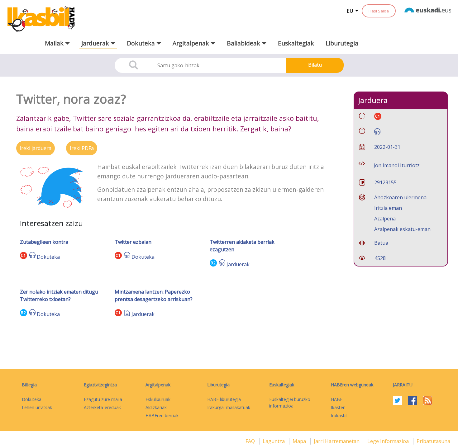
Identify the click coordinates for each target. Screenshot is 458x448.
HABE (336, 399)
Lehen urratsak (37, 407)
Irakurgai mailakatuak (228, 407)
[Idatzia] (127, 314)
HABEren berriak (162, 415)
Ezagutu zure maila (103, 399)
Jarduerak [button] (96, 43)
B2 (213, 263)
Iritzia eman (388, 208)
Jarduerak (238, 264)
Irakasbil (339, 415)
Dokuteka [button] (141, 43)
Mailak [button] (55, 43)
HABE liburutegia (224, 399)
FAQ (251, 441)
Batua (381, 242)
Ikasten (338, 407)
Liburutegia (342, 43)
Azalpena (385, 218)
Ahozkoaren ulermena (400, 197)
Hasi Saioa (379, 11)
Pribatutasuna (433, 441)
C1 (23, 255)
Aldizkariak (156, 407)
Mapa (300, 441)
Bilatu (315, 64)
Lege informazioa (388, 441)
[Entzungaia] (32, 256)
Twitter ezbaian (133, 241)
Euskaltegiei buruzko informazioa (289, 402)
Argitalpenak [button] (192, 43)
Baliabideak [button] (244, 43)
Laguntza (274, 441)
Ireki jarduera (35, 148)
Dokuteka (48, 256)
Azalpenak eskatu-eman (402, 229)
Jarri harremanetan (337, 441)
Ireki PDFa (82, 148)
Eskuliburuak (158, 399)
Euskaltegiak (296, 43)
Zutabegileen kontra (44, 241)
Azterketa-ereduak (102, 407)
